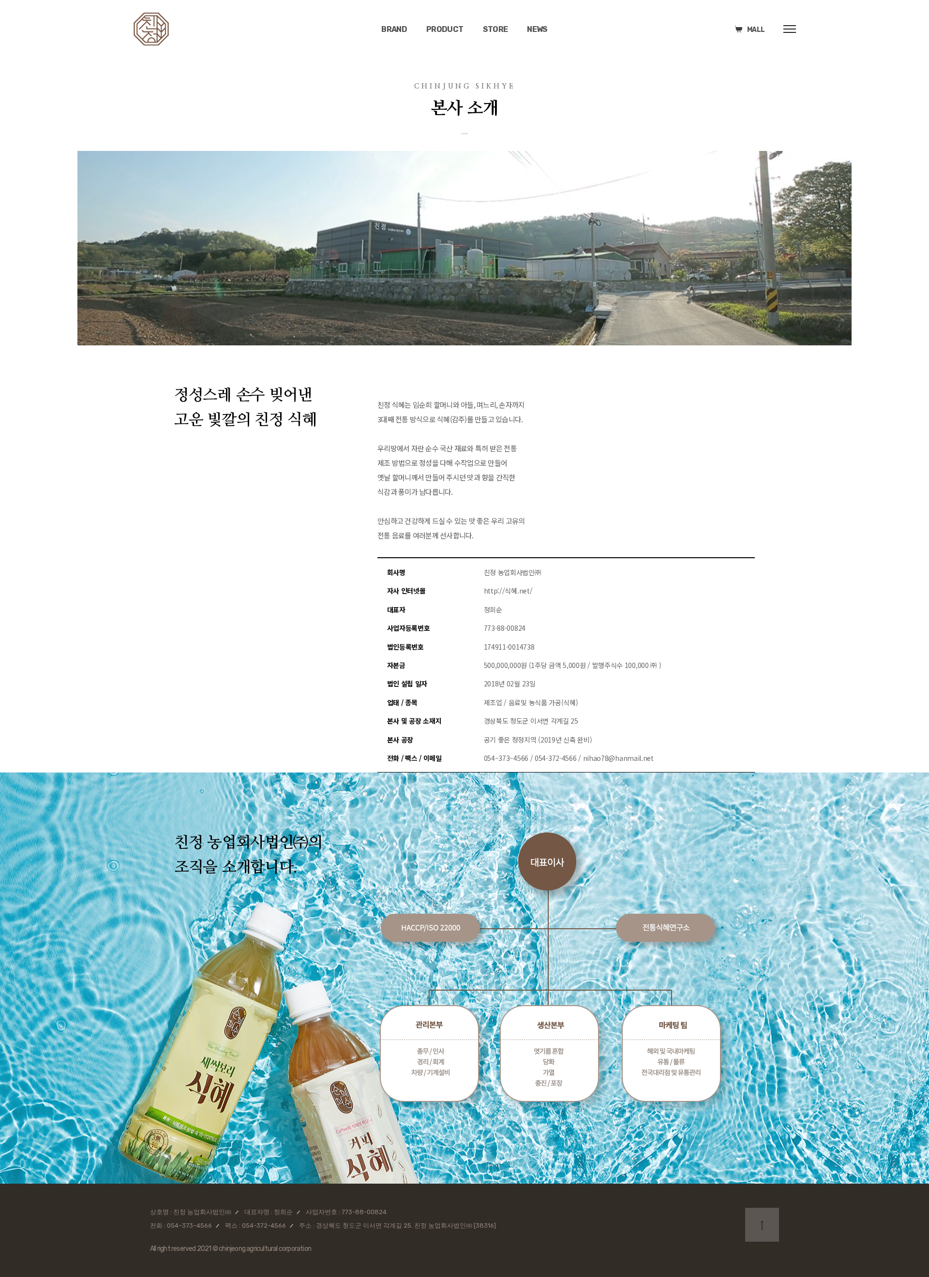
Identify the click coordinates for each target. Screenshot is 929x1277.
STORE (495, 29)
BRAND (394, 29)
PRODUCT (445, 29)
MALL (755, 30)
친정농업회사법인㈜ (151, 29)
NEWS (537, 29)
